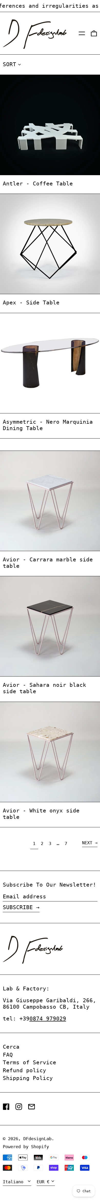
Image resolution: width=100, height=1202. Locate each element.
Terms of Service (29, 1062)
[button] (94, 33)
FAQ (8, 1055)
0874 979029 (47, 1019)
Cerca (11, 1047)
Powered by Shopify (26, 1146)
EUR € (43, 1181)
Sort (9, 64)
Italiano (14, 1181)
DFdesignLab (37, 1138)
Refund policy (24, 1070)
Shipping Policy (28, 1078)
